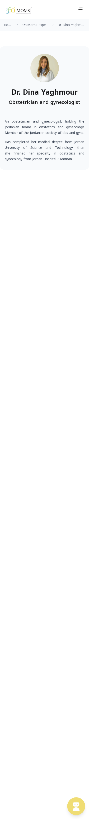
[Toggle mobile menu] (80, 9)
